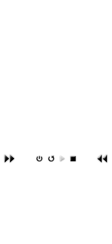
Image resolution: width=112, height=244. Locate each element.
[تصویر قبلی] (102, 158)
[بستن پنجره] (39, 158)
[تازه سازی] (51, 158)
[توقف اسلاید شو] (73, 158)
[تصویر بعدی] (9, 158)
